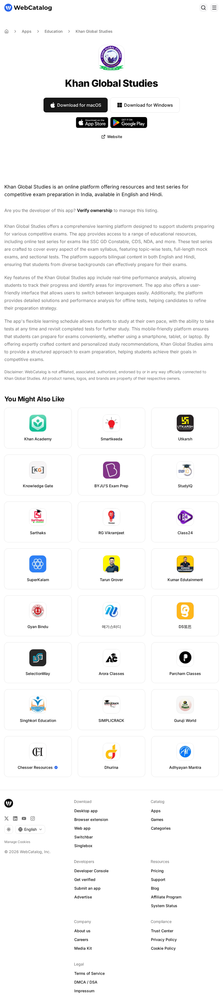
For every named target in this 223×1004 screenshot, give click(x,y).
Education (54, 31)
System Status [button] (164, 905)
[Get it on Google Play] (128, 122)
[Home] (28, 7)
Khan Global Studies (94, 31)
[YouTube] (24, 818)
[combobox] (30, 829)
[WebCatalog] (8, 803)
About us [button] (82, 930)
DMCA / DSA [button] (85, 982)
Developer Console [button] (91, 870)
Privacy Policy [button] (164, 939)
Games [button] (157, 819)
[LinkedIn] (15, 818)
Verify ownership (94, 210)
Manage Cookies (17, 842)
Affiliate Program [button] (166, 897)
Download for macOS (79, 105)
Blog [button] (155, 888)
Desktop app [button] (86, 810)
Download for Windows (148, 105)
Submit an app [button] (87, 888)
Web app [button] (82, 828)
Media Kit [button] (83, 948)
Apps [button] (156, 810)
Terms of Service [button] (89, 973)
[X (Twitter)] (6, 818)
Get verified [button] (84, 879)
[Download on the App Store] (92, 122)
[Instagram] (32, 818)
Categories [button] (161, 828)
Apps (27, 31)
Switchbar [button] (83, 837)
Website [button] (114, 136)
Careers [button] (81, 939)
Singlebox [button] (83, 845)
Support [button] (158, 879)
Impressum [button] (84, 990)
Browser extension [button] (91, 819)
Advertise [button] (83, 897)
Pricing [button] (157, 870)
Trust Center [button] (162, 930)
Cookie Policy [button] (163, 948)
